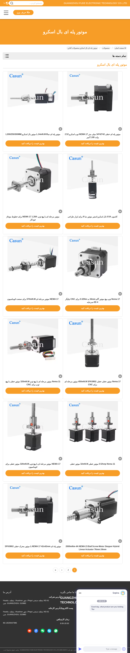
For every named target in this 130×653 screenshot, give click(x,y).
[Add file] (124, 649)
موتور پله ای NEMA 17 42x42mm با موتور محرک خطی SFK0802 (33, 546)
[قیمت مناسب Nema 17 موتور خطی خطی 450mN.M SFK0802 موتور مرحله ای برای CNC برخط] (92, 349)
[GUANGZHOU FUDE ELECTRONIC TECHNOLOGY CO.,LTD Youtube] (29, 630)
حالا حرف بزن (23, 12)
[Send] (80, 649)
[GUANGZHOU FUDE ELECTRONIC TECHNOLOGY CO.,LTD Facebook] (36, 630)
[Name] (11, 3)
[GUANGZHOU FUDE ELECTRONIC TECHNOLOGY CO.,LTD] (113, 13)
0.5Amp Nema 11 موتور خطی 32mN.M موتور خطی (92, 464)
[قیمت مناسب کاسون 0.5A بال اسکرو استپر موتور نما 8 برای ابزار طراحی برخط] (92, 184)
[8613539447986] (56, 630)
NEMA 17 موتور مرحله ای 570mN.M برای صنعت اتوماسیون (33, 299)
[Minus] (80, 592)
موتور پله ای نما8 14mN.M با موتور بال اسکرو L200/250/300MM (33, 134)
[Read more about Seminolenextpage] (62, 570)
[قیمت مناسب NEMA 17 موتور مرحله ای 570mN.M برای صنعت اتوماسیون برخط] (33, 266)
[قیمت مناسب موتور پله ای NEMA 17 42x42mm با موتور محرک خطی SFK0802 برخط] (33, 513)
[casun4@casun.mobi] (49, 630)
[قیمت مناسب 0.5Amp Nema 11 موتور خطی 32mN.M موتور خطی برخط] (92, 431)
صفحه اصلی (119, 48)
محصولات (106, 48)
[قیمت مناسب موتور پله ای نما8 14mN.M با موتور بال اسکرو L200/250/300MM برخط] (33, 101)
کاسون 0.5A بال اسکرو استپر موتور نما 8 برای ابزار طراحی (92, 217)
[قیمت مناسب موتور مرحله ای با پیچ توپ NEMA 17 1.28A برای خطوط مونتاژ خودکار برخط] (33, 184)
